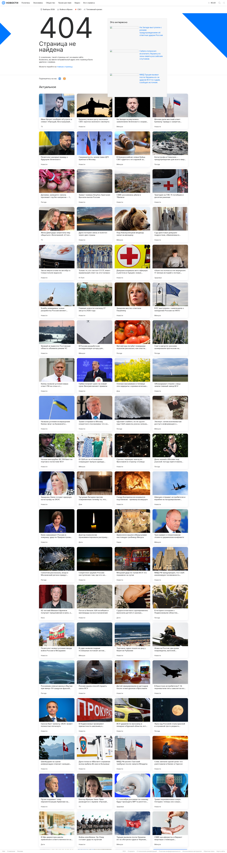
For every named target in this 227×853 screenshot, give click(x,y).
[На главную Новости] (11, 3)
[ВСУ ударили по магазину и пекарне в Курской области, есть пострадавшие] (132, 716)
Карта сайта (221, 851)
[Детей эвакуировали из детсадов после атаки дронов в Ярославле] (132, 678)
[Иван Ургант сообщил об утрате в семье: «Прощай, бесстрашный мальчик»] (56, 111)
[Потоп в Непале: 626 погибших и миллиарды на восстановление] (94, 602)
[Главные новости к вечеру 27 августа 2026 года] (94, 300)
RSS (124, 851)
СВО (79, 9)
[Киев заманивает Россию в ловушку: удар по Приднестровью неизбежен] (56, 527)
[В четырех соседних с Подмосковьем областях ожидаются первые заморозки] (170, 602)
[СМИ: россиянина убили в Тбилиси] (132, 187)
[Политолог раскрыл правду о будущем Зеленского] (56, 149)
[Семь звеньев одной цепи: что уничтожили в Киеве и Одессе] (170, 753)
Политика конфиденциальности (169, 851)
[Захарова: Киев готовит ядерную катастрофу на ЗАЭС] (56, 489)
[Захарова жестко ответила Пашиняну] (132, 300)
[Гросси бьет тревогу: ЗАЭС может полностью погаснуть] (56, 716)
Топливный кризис (94, 9)
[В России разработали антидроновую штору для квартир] (94, 338)
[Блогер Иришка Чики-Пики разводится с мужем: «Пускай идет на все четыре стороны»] (94, 791)
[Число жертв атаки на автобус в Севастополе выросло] (56, 262)
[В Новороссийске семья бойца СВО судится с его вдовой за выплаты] (132, 149)
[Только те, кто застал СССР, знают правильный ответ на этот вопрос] (94, 262)
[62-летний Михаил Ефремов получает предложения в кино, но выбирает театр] (56, 602)
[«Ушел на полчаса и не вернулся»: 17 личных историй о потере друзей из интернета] (170, 262)
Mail (3, 851)
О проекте (131, 851)
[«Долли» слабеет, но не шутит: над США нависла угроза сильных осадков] (132, 413)
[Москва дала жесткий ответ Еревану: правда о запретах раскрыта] (170, 111)
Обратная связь (209, 851)
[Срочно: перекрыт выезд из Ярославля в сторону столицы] (132, 451)
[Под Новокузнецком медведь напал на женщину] (132, 224)
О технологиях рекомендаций (147, 851)
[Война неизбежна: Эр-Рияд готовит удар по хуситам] (94, 829)
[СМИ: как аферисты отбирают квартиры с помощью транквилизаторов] (170, 829)
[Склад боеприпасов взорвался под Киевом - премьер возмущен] (132, 489)
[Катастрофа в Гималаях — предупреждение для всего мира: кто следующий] (170, 149)
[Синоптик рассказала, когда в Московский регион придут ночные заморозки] (56, 564)
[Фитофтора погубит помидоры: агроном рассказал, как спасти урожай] (132, 338)
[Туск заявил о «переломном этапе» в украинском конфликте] (170, 527)
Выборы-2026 (49, 9)
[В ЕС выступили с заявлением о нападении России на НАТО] (170, 300)
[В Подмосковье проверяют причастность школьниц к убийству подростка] (94, 716)
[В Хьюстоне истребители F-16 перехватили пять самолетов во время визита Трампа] (170, 678)
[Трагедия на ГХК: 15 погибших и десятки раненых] (170, 187)
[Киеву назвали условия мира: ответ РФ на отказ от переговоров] (56, 376)
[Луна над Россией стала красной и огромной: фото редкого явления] (170, 716)
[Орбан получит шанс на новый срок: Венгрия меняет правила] (94, 376)
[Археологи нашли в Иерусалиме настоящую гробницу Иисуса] (132, 527)
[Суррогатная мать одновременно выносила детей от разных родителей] (132, 602)
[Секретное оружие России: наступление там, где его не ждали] (94, 564)
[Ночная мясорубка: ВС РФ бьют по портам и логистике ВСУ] (56, 451)
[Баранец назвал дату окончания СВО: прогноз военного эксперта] (94, 111)
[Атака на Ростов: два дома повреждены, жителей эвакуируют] (170, 640)
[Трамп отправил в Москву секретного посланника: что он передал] (94, 413)
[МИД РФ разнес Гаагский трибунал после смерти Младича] (132, 753)
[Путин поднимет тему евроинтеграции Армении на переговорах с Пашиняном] (56, 791)
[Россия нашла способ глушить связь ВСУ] (94, 678)
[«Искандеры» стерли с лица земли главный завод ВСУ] (170, 376)
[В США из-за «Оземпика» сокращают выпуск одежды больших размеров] (94, 451)
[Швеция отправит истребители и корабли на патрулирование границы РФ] (170, 489)
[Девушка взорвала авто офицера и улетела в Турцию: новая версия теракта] (132, 262)
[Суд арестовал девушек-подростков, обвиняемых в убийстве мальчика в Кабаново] (170, 224)
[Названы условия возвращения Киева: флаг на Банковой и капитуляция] (56, 413)
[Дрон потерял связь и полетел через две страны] (94, 224)
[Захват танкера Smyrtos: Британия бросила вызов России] (94, 187)
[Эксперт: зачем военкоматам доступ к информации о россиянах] (170, 413)
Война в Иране (66, 9)
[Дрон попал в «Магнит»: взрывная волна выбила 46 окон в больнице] (94, 753)
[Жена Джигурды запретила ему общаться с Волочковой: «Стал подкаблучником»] (56, 224)
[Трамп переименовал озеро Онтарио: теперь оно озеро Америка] (170, 791)
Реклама (20, 851)
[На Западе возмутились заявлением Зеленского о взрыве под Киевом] (132, 111)
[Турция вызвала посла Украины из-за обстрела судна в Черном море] (132, 829)
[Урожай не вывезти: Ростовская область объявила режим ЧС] (56, 338)
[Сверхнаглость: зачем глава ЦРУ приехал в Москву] (94, 149)
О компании (11, 851)
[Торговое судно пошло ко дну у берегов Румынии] (132, 640)
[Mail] (3, 3)
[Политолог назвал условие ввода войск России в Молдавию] (56, 640)
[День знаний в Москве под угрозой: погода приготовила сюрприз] (170, 451)
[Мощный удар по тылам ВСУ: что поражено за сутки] (132, 564)
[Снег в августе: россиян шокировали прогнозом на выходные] (170, 338)
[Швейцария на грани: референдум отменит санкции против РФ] (56, 753)
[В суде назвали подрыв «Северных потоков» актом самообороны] (94, 640)
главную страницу (64, 67)
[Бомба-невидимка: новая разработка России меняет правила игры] (56, 300)
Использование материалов (192, 851)
